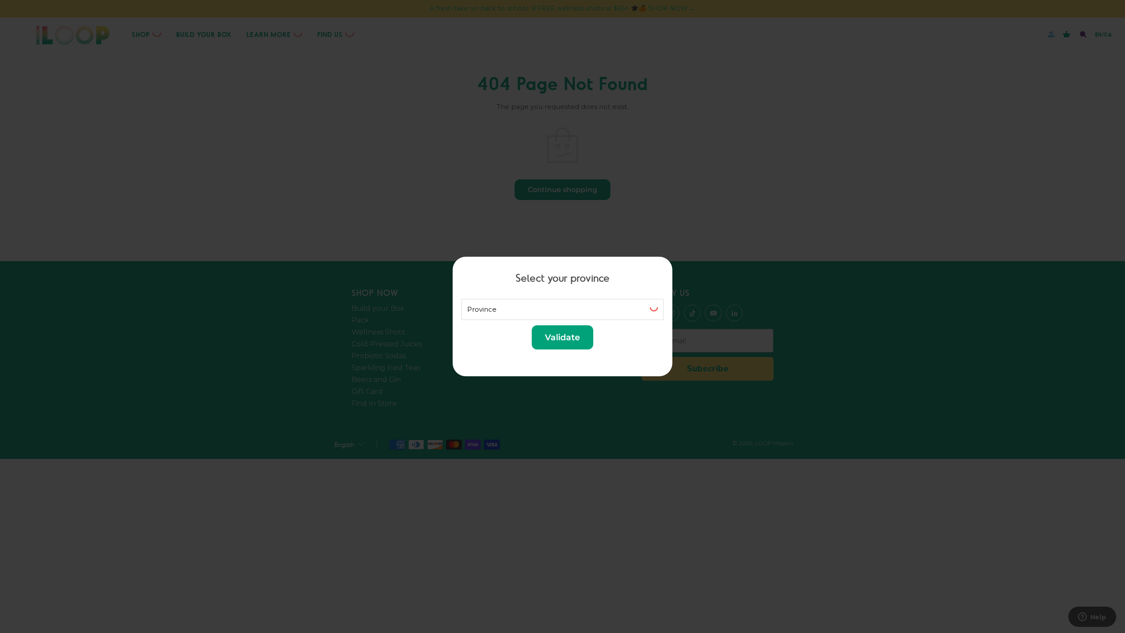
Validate (562, 337)
